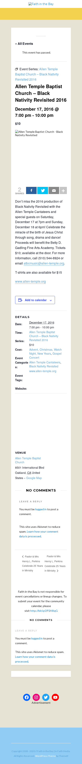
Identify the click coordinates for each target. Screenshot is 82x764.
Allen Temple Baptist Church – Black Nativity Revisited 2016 (43, 336)
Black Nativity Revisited (43, 366)
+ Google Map (33, 478)
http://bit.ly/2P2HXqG (44, 610)
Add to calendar (36, 300)
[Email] (54, 190)
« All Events (24, 43)
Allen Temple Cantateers (44, 362)
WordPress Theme (45, 755)
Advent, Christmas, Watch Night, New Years (45, 351)
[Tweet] (42, 190)
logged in (41, 509)
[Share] (31, 190)
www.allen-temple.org (30, 281)
